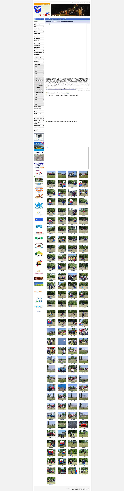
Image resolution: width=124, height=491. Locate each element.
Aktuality (36, 21)
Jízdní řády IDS (37, 122)
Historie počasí (37, 120)
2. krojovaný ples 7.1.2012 (39, 79)
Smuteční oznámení (37, 57)
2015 (36, 97)
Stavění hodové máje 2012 (39, 85)
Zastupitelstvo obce (38, 29)
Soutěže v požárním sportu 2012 (39, 84)
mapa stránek (76, 1)
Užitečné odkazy (37, 123)
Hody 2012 (38, 87)
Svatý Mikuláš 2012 (39, 90)
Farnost (35, 50)
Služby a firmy (37, 54)
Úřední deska (37, 36)
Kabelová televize (37, 109)
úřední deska (82, 1)
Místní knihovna (37, 108)
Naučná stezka (37, 33)
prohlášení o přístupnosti (84, 488)
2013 (36, 94)
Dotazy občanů (37, 22)
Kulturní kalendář (37, 24)
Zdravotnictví (37, 47)
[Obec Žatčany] (42, 10)
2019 (36, 104)
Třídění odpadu (37, 115)
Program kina (37, 125)
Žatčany (35, 26)
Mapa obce (36, 40)
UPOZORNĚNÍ (37, 64)
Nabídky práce (37, 129)
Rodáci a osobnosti (38, 118)
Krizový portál (37, 43)
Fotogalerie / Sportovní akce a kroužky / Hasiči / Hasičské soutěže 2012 (61, 89)
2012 (36, 76)
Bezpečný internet (38, 113)
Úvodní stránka (48, 21)
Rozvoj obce (36, 31)
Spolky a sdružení (38, 52)
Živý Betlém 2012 (39, 92)
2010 (36, 73)
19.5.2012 (51, 178)
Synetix (87, 489)
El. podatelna (37, 38)
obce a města (83, 489)
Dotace (35, 35)
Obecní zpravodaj (37, 106)
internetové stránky (75, 489)
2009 (36, 71)
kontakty (88, 1)
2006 (36, 66)
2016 (36, 99)
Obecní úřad (36, 28)
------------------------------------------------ (39, 59)
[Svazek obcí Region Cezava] (42, 4)
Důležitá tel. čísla (37, 45)
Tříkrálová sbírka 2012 (39, 80)
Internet (35, 111)
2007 (36, 68)
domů (70, 1)
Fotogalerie (36, 61)
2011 (36, 75)
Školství (36, 49)
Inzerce (35, 130)
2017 (36, 101)
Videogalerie (36, 62)
